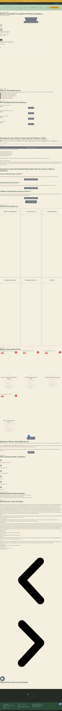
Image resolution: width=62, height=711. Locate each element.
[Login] (53, 3)
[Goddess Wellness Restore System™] (9, 405)
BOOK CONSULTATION (54, 7)
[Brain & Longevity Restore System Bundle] (9, 361)
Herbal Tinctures (31, 211)
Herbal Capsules (52, 211)
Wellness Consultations (10, 211)
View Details (9, 388)
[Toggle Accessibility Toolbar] (60, 704)
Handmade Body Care (31, 280)
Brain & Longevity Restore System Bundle (9, 378)
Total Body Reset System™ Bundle (31, 378)
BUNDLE (52, 280)
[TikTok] (58, 3)
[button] (31, 18)
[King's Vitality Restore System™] (53, 361)
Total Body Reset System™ (10, 183)
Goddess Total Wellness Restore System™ (15, 191)
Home (21, 7)
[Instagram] (56, 3)
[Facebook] (55, 3)
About (26, 7)
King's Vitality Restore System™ (52, 377)
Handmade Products (10, 280)
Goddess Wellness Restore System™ (9, 421)
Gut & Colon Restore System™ (11, 174)
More (40, 7)
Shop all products (33, 7)
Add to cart (9, 386)
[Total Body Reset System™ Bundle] (31, 361)
